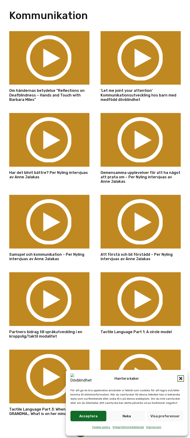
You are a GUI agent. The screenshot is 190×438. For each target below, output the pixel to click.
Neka (127, 416)
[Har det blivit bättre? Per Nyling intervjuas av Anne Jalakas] (49, 140)
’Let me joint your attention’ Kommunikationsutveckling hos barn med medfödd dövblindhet (138, 95)
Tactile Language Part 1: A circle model (136, 332)
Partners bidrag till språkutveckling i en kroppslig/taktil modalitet (45, 334)
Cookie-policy (101, 427)
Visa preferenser (165, 416)
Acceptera (88, 416)
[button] (180, 378)
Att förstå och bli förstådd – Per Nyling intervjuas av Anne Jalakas (137, 256)
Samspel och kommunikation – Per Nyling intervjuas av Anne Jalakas (46, 256)
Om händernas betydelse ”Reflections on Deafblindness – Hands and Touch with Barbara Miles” (47, 95)
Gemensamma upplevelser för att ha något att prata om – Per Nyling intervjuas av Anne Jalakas (140, 177)
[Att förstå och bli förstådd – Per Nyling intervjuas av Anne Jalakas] (141, 222)
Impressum (153, 427)
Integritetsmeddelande (128, 427)
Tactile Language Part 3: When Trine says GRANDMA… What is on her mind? (47, 411)
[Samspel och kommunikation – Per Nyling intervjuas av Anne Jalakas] (49, 222)
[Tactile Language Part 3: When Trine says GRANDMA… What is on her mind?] (49, 376)
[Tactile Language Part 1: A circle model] (141, 299)
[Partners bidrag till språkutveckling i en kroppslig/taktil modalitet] (49, 299)
